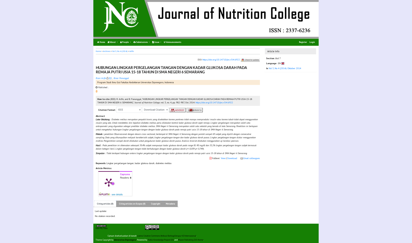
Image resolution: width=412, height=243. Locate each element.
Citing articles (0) (105, 203)
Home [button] (98, 51)
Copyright (155, 203)
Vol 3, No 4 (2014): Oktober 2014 (285, 68)
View (223, 158)
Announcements (173, 42)
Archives (106, 51)
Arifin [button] (131, 51)
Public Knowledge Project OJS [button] (161, 239)
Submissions (142, 42)
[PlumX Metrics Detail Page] (108, 182)
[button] (96, 90)
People (125, 42)
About (113, 42)
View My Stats (101, 228)
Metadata (170, 203)
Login (312, 42)
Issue (157, 42)
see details (117, 194)
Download (232, 158)
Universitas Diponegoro (125, 239)
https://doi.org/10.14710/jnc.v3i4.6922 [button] (214, 102)
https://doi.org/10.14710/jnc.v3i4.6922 (221, 59)
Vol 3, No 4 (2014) (119, 51)
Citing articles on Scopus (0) (132, 203)
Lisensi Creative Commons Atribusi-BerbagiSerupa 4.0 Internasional (166, 235)
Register (303, 42)
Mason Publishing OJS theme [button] (190, 239)
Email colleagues (251, 158)
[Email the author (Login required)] (110, 78)
